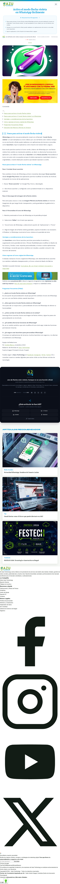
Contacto (2, 596)
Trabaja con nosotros (5, 584)
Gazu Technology (24, 347)
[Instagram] (35, 392)
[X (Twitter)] (38, 392)
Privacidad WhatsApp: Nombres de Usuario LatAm (21, 472)
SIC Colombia (3, 606)
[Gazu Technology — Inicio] (10, 4)
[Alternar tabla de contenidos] (3, 111)
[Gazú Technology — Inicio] (30, 568)
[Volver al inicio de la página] (1, 883)
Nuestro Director (4, 582)
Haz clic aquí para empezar (23, 284)
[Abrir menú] (56, 4)
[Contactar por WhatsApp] (3, 883)
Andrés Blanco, (10, 345)
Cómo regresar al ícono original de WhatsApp (19, 122)
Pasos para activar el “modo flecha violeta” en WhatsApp (22, 116)
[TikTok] (41, 392)
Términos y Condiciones (6, 602)
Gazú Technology (15, 871)
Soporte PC (3, 594)
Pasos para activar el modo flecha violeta (17, 113)
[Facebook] (45, 392)
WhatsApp (16, 410)
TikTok (43, 355)
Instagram (37, 355)
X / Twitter (45, 410)
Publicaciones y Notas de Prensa (9, 588)
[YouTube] (31, 392)
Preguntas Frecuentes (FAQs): (13, 125)
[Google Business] (0, 853)
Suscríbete (16, 861)
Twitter (48, 355)
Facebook (30, 355)
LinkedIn (17, 414)
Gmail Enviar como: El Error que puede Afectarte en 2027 (23, 516)
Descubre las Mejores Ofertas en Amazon (17, 128)
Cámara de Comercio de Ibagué (8, 608)
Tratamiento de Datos (6, 604)
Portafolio (2, 590)
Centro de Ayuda (4, 592)
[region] (30, 25)
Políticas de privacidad (6, 600)
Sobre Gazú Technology (6, 580)
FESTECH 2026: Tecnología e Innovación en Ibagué (21, 560)
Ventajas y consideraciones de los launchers (18, 119)
